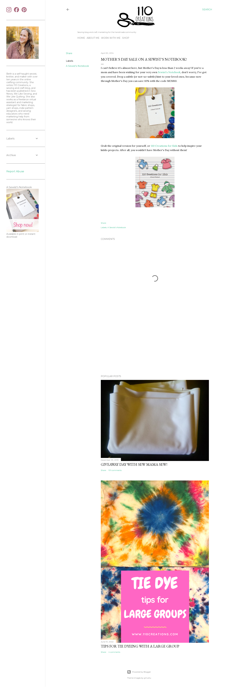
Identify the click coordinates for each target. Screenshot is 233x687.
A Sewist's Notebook (77, 66)
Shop (125, 37)
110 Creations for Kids (164, 145)
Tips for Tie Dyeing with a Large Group (140, 646)
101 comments (115, 470)
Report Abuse (15, 171)
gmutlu (147, 678)
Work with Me (110, 37)
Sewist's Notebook (169, 72)
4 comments (114, 652)
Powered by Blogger (141, 672)
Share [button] (69, 53)
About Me (93, 37)
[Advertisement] (155, 344)
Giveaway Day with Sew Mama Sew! (134, 464)
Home (81, 37)
